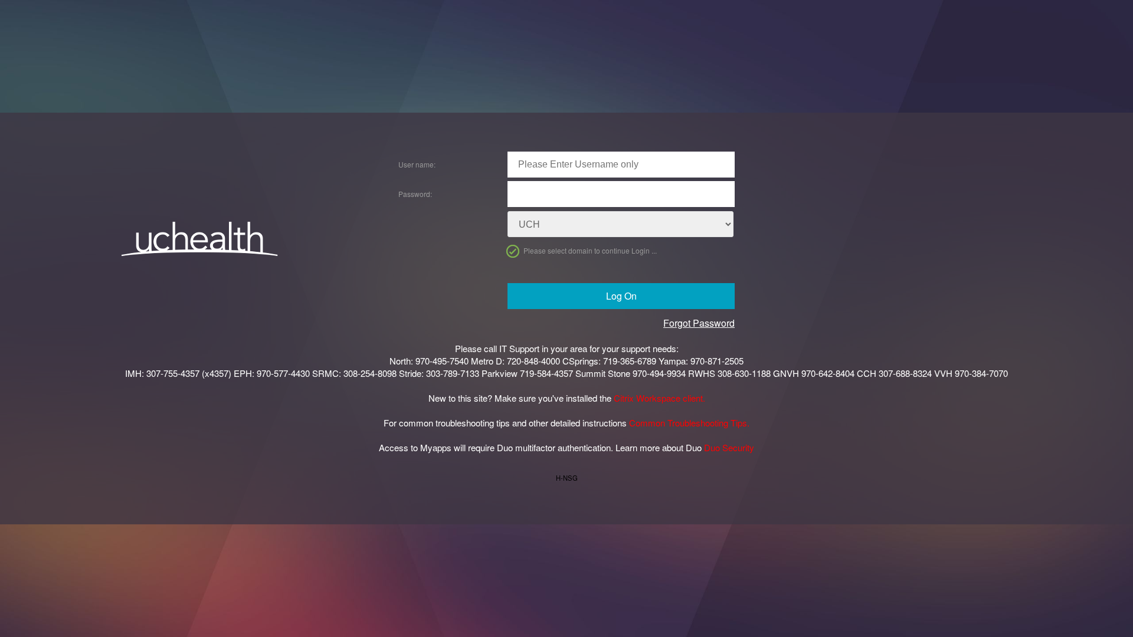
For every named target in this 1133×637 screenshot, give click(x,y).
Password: (415, 194)
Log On (621, 296)
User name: (416, 164)
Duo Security (729, 447)
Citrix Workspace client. (659, 398)
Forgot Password (699, 323)
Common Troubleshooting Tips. (689, 422)
